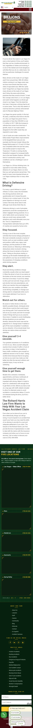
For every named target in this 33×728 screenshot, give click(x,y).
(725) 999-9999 (26, 555)
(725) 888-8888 (26, 577)
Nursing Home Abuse (15, 673)
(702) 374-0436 (26, 466)
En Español (15, 631)
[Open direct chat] (28, 704)
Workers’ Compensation (16, 683)
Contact (14, 629)
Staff (13, 615)
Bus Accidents (13, 657)
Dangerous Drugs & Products (17, 659)
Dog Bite (11, 662)
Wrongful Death (13, 686)
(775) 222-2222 (26, 511)
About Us (14, 610)
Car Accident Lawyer (15, 667)
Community (15, 621)
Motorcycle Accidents (15, 670)
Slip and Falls (12, 678)
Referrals (14, 626)
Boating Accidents (14, 654)
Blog (13, 623)
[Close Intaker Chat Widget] (31, 704)
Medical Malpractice (14, 665)
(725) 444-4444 (26, 533)
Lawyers (14, 613)
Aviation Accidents (14, 651)
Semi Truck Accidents (15, 675)
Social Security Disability (16, 681)
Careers (14, 618)
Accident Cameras (17, 634)
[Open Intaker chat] (12, 727)
